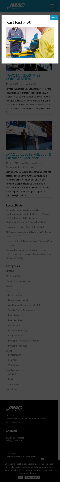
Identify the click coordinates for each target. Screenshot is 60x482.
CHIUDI (54, 17)
